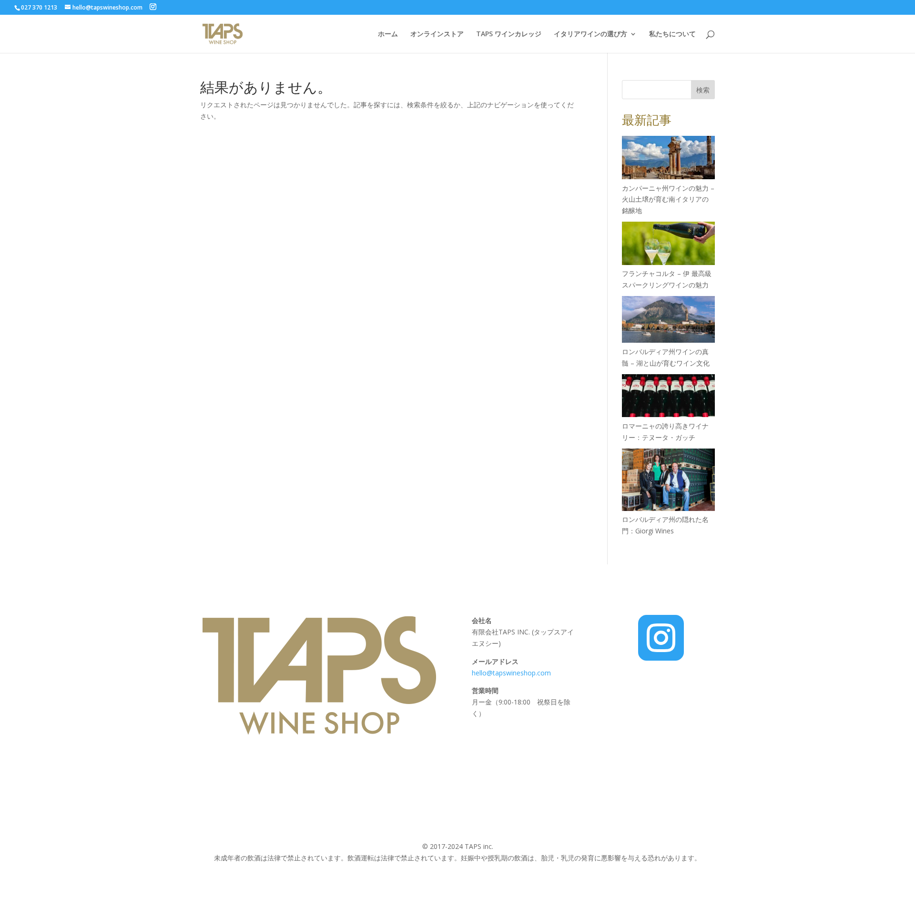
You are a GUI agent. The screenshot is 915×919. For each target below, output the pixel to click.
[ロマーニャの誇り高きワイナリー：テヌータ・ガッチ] (668, 397)
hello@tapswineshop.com (512, 672)
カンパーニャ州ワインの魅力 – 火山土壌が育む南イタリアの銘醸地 (668, 199)
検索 (703, 89)
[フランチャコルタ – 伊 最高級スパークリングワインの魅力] (668, 245)
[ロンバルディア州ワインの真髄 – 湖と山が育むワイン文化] (668, 321)
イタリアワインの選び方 (590, 34)
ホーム (388, 34)
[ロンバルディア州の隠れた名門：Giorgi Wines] (668, 481)
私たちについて (672, 34)
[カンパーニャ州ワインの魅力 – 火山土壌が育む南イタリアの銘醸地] (668, 159)
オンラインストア (437, 34)
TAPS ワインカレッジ (508, 34)
